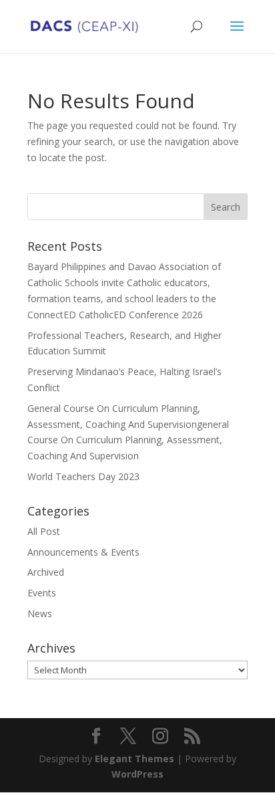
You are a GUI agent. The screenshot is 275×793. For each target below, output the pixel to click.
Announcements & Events (83, 552)
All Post (43, 531)
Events (41, 592)
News (39, 613)
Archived (45, 572)
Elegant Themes (134, 758)
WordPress (137, 774)
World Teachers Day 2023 (83, 476)
